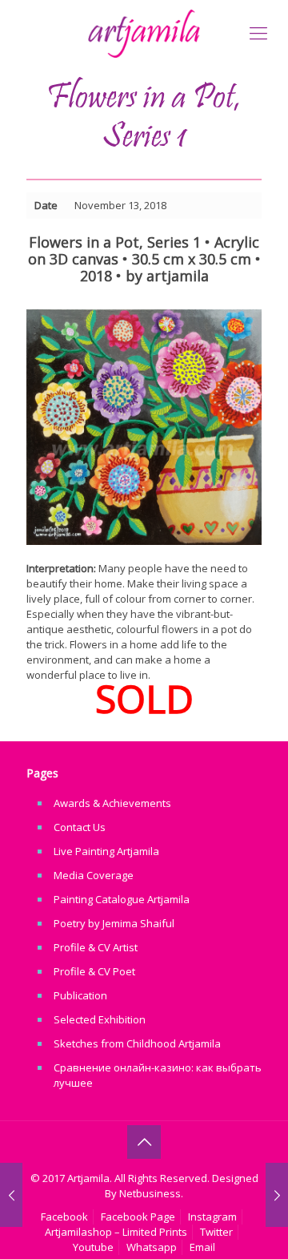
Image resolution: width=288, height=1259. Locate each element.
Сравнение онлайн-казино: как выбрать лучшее (158, 1075)
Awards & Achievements (112, 803)
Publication (80, 995)
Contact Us (80, 827)
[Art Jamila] (144, 32)
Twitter (216, 1232)
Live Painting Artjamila (106, 851)
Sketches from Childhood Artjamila (137, 1043)
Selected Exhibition (100, 1019)
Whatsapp (151, 1247)
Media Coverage (94, 875)
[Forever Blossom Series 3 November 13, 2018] (11, 1195)
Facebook (64, 1216)
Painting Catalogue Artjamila (122, 899)
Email (202, 1247)
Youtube (93, 1247)
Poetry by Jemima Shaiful (114, 923)
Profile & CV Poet (94, 971)
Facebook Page (138, 1216)
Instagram (212, 1216)
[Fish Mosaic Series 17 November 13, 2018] (277, 1195)
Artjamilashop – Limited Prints (116, 1232)
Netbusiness (150, 1193)
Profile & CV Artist (96, 947)
